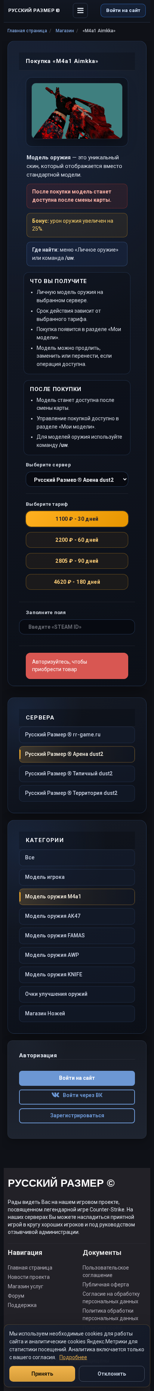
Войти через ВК (80, 1095)
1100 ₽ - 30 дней (77, 519)
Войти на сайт (123, 10)
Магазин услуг (25, 1286)
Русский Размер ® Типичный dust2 (69, 773)
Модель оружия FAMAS (55, 935)
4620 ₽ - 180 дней (77, 582)
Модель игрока (45, 877)
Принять (42, 1374)
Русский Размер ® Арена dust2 (64, 754)
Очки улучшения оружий (56, 994)
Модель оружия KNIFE (53, 974)
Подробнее (73, 1357)
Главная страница (27, 30)
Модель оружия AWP (52, 955)
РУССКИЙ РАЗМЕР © (61, 1184)
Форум (16, 1296)
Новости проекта (29, 1277)
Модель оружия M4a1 (53, 896)
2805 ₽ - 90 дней (77, 561)
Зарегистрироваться (77, 1115)
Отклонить (112, 1374)
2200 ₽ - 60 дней (77, 540)
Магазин (65, 30)
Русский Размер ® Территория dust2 (71, 793)
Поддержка (22, 1305)
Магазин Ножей (45, 1013)
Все (29, 857)
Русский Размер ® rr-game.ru (63, 734)
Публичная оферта (106, 1285)
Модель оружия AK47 (52, 916)
